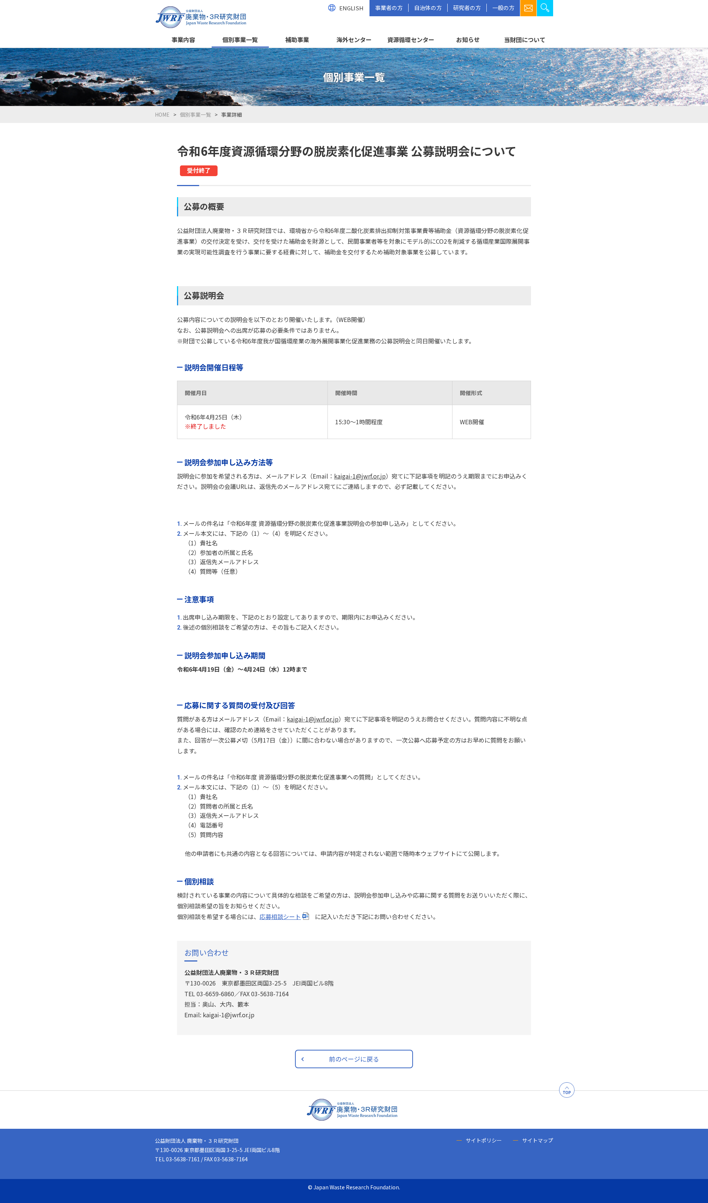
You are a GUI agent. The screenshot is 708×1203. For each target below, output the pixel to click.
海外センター (354, 39)
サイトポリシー (484, 1140)
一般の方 (503, 7)
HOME (162, 114)
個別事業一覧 (240, 39)
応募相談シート (280, 916)
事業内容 (183, 39)
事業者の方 (389, 7)
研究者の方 (467, 7)
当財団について (524, 39)
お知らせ (468, 39)
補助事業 (297, 39)
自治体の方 (428, 7)
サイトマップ (537, 1140)
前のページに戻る (354, 1058)
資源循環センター (410, 39)
